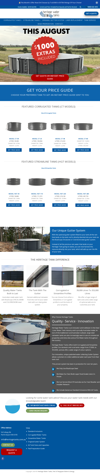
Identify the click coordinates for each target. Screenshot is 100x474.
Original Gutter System (53, 20)
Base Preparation (46, 24)
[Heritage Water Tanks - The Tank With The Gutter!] (50, 13)
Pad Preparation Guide (36, 448)
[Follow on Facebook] (2, 458)
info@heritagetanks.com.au (13, 439)
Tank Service (90, 20)
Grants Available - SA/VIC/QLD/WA (27, 7)
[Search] (80, 7)
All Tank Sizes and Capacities (38, 445)
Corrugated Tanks (12, 20)
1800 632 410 (92, 7)
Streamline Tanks (31, 20)
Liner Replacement (74, 20)
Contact (59, 24)
